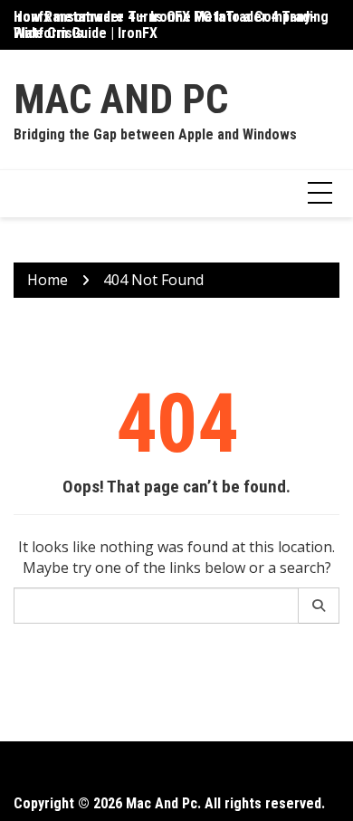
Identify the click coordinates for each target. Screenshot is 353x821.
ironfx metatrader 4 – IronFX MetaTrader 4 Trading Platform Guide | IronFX (171, 25)
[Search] (319, 605)
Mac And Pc (121, 99)
